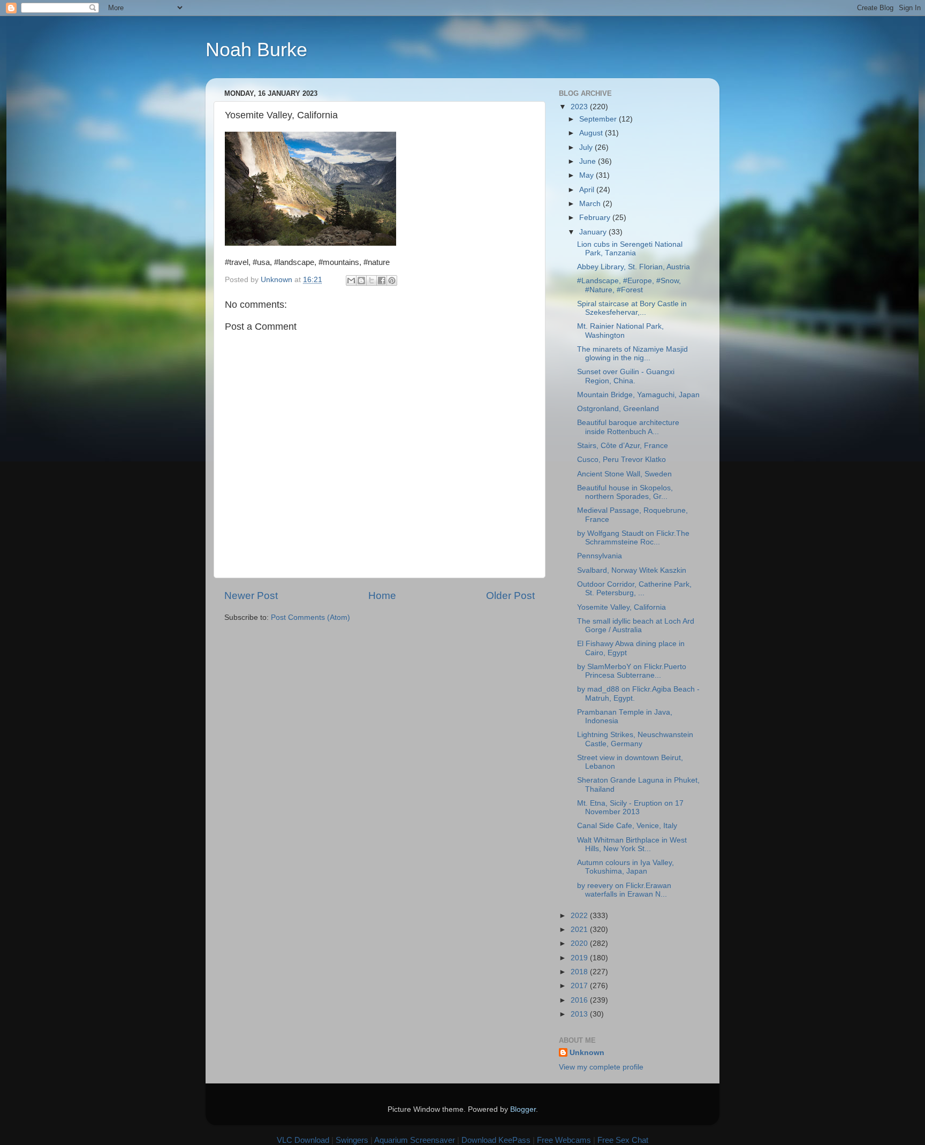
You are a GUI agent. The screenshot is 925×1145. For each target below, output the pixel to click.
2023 (580, 107)
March (591, 204)
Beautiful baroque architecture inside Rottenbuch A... (628, 427)
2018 (580, 972)
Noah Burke (256, 49)
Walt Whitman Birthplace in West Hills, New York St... (632, 844)
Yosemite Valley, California (621, 607)
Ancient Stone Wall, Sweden (624, 474)
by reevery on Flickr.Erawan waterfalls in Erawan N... (624, 890)
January (594, 232)
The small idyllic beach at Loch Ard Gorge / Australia (635, 625)
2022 (580, 916)
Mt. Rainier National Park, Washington (620, 330)
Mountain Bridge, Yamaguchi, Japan (638, 395)
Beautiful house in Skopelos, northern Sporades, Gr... (625, 492)
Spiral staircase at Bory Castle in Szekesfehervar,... (632, 308)
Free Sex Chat (622, 1139)
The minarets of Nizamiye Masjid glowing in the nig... (632, 353)
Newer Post (251, 595)
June (588, 161)
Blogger (523, 1109)
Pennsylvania (599, 556)
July (587, 147)
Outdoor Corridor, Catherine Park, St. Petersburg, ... (634, 588)
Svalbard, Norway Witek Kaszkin (631, 570)
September (599, 119)
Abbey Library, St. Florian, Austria (633, 267)
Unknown (587, 1053)
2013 (580, 1014)
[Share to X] (371, 280)
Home (382, 595)
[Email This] (351, 280)
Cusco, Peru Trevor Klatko (621, 460)
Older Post (510, 595)
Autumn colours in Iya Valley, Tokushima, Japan (625, 867)
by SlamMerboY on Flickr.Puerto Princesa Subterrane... (631, 671)
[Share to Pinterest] (391, 280)
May (587, 175)
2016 (580, 1000)
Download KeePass (495, 1139)
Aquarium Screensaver (414, 1139)
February (595, 218)
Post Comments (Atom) (310, 617)
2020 (580, 943)
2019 (580, 958)
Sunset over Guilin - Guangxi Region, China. (625, 376)
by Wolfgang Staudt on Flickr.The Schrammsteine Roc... (633, 537)
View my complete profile (601, 1067)
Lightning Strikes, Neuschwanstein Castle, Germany (635, 739)
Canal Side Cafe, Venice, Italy (627, 826)
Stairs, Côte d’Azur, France (622, 446)
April (587, 190)
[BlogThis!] (361, 280)
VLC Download (303, 1139)
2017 (580, 986)
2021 (580, 930)
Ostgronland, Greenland (618, 409)
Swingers (352, 1139)
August (592, 133)
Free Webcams (564, 1139)
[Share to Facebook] (381, 280)
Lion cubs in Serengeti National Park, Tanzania (630, 248)
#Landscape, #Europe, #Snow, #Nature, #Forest (629, 285)
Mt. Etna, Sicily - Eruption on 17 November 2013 (630, 807)
